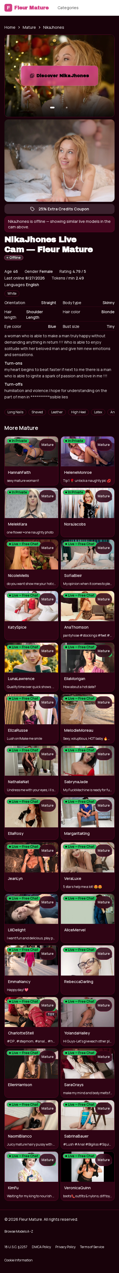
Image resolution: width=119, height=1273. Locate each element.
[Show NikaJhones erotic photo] (52, 107)
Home (9, 27)
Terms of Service (92, 1247)
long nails (15, 412)
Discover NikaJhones (67, 77)
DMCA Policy (41, 1247)
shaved (37, 412)
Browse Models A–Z (18, 1231)
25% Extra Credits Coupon (66, 210)
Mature (29, 27)
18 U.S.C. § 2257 (15, 1247)
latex (98, 412)
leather (57, 412)
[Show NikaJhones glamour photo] (67, 107)
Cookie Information (18, 1260)
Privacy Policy (65, 1247)
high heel (78, 412)
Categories (68, 7)
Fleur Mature (28, 8)
